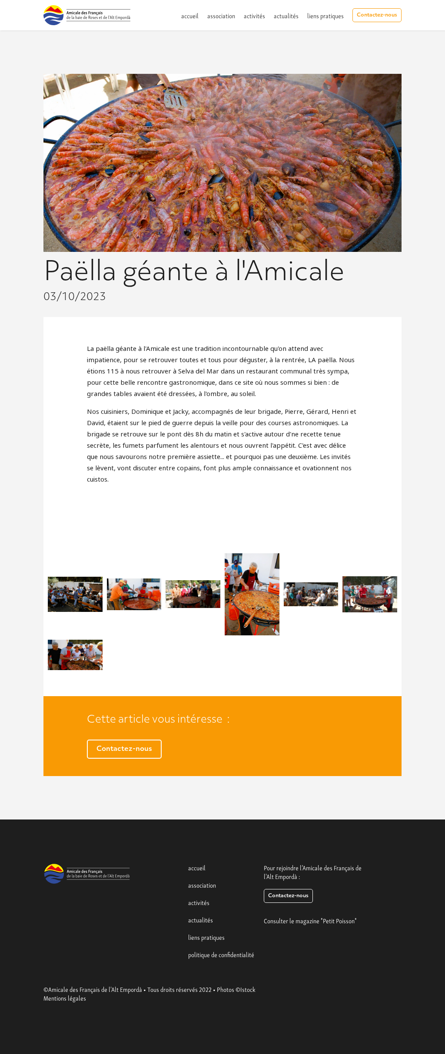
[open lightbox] (75, 594)
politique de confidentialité (221, 954)
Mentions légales (64, 997)
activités (254, 15)
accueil (190, 15)
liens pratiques (325, 15)
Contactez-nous (377, 15)
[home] (86, 15)
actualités (286, 15)
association (221, 15)
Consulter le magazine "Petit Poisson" (310, 920)
